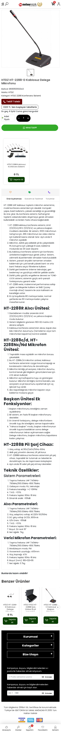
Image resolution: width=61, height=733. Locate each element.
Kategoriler (30, 645)
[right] (57, 607)
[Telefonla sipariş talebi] (49, 192)
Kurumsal (30, 637)
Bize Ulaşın (30, 654)
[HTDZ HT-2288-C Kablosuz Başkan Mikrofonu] (51, 595)
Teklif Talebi (13, 101)
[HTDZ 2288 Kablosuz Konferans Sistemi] (16, 151)
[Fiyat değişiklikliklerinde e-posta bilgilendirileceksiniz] (30, 192)
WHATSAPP (31, 127)
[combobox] (10, 693)
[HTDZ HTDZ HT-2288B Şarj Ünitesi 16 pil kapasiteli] (30, 595)
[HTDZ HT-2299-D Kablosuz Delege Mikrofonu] (10, 595)
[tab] (14, 199)
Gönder (48, 677)
